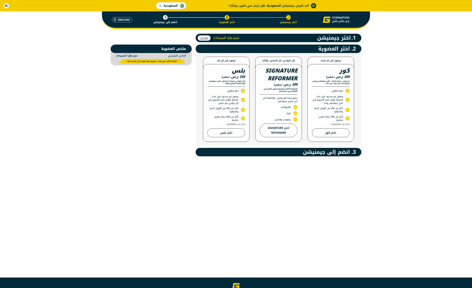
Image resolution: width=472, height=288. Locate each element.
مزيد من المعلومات (340, 124)
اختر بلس (226, 132)
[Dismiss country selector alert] (6, 5)
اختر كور (330, 132)
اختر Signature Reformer (278, 130)
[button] (336, 20)
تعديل (204, 38)
